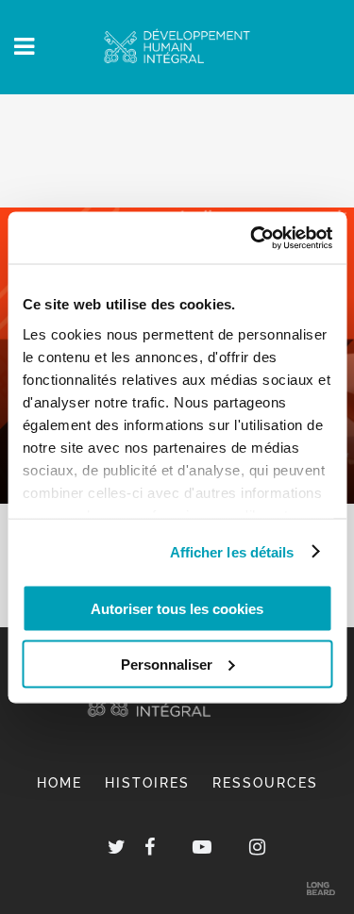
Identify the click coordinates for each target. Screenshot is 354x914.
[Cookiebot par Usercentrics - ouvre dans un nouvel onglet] (252, 237)
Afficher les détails (232, 551)
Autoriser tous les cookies (177, 609)
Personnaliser (166, 664)
